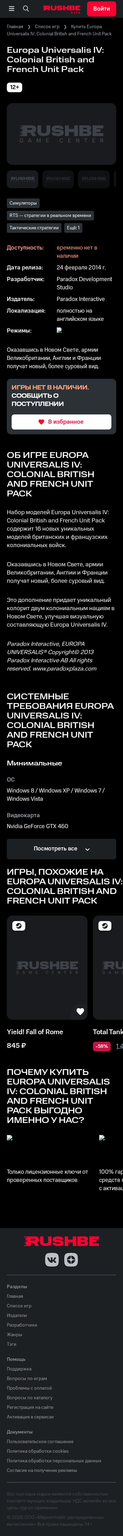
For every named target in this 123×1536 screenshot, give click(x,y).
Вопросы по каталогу (30, 1397)
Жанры (14, 1334)
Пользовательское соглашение (40, 1441)
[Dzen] (71, 1260)
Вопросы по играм (27, 1378)
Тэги (11, 1344)
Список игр (47, 26)
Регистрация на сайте (30, 1407)
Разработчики (22, 1325)
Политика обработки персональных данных (54, 1461)
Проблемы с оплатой (29, 1388)
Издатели (17, 1315)
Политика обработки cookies (38, 1451)
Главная (15, 26)
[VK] (52, 1260)
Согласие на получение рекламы (42, 1470)
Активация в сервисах (30, 1417)
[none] (26, 9)
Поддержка (19, 1369)
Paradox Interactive (81, 299)
